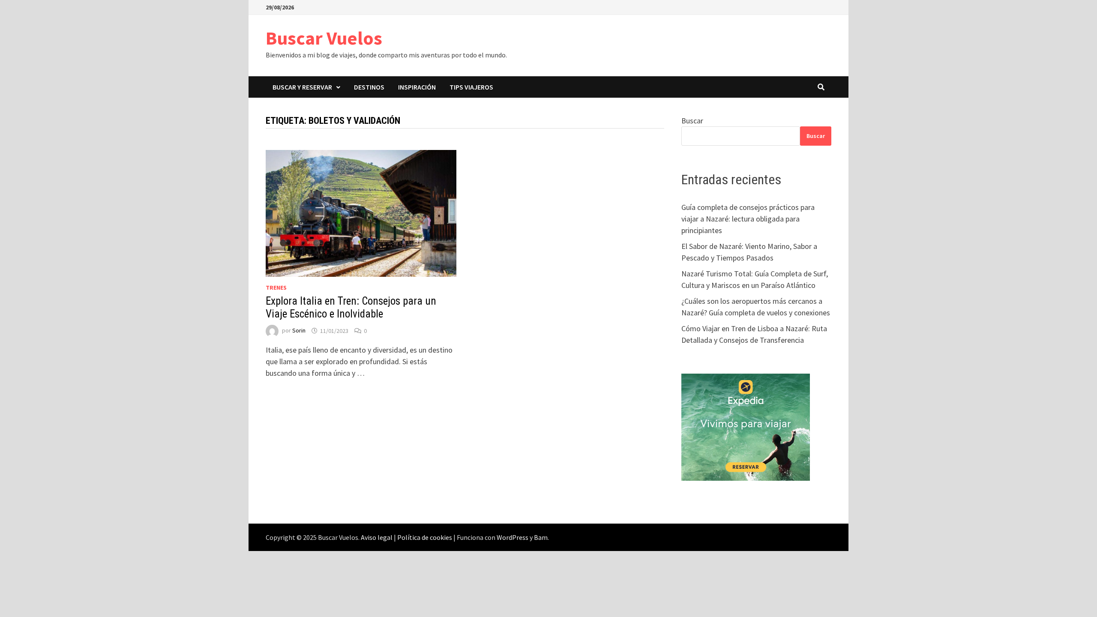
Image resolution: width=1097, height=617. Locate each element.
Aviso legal (377, 537)
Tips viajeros (471, 87)
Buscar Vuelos (324, 38)
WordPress (512, 537)
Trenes (276, 287)
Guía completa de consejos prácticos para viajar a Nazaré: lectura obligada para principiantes (748, 218)
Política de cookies (424, 537)
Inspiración (417, 87)
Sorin (299, 331)
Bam (541, 537)
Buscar (692, 121)
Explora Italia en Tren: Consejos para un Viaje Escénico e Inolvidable (351, 307)
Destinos (369, 87)
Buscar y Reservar (302, 87)
